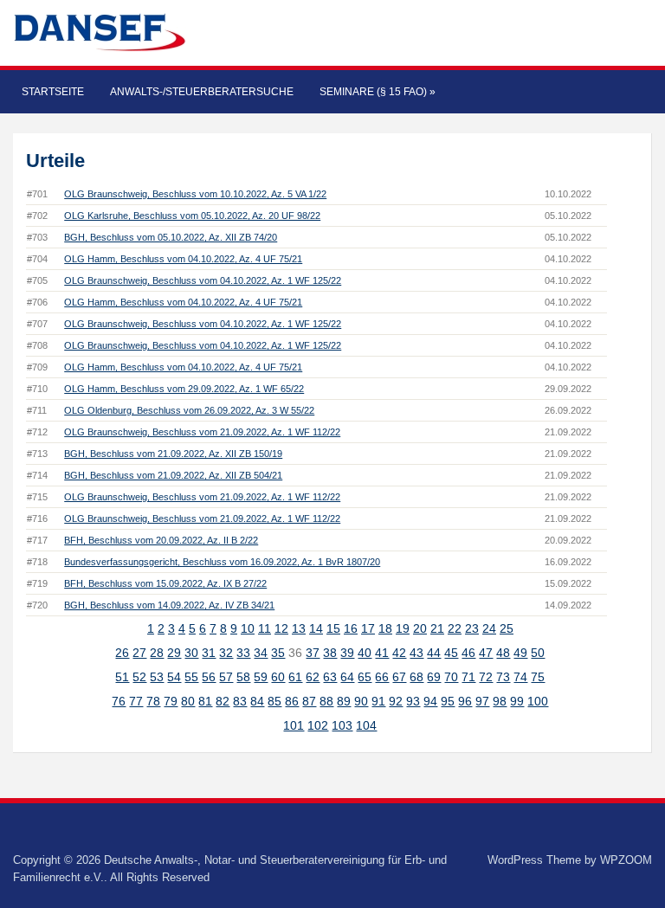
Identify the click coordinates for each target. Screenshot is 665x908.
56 (209, 677)
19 (403, 628)
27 (139, 653)
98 (500, 701)
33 (243, 653)
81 (205, 701)
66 (382, 677)
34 (261, 653)
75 (538, 677)
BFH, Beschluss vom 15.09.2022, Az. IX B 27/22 (165, 583)
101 (293, 725)
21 (437, 628)
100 (537, 701)
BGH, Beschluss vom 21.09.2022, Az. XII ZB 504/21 (173, 475)
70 (451, 677)
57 (226, 677)
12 (281, 628)
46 (468, 653)
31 (209, 653)
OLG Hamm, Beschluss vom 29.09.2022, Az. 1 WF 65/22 (184, 388)
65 (364, 677)
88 (326, 701)
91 (378, 701)
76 (119, 701)
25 (506, 628)
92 (396, 701)
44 (434, 653)
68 (416, 677)
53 (157, 677)
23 (472, 628)
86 (292, 701)
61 (295, 677)
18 (385, 628)
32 (226, 653)
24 (489, 628)
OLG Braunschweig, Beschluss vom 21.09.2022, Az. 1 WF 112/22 (202, 432)
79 (171, 701)
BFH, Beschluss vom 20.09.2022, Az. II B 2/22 (161, 540)
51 (122, 677)
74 (520, 677)
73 (503, 677)
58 (243, 677)
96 (465, 701)
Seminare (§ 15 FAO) (378, 92)
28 (157, 653)
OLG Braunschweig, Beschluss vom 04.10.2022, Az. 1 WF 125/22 (202, 280)
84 (257, 701)
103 (342, 725)
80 (188, 701)
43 (416, 653)
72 (486, 677)
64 (347, 677)
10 (248, 628)
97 (482, 701)
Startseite (53, 92)
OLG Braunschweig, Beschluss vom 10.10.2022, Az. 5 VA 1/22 (195, 194)
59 (261, 677)
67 (399, 677)
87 (309, 701)
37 (313, 653)
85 (274, 701)
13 (299, 628)
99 (517, 701)
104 (366, 725)
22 (455, 628)
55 (191, 677)
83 (240, 701)
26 (122, 653)
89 (344, 701)
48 (503, 653)
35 (278, 653)
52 (139, 677)
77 (136, 701)
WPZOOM (626, 859)
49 (520, 653)
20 (420, 628)
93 (413, 701)
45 (451, 653)
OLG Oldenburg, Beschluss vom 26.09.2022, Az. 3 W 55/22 (189, 410)
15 (333, 628)
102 (317, 725)
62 (313, 677)
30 (191, 653)
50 (538, 653)
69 (434, 677)
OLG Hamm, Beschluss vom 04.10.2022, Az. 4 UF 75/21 (183, 259)
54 (174, 677)
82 (222, 701)
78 (153, 701)
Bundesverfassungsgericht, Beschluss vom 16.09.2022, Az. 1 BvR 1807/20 (222, 562)
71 (468, 677)
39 (347, 653)
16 (351, 628)
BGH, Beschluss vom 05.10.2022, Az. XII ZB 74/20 (170, 237)
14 (316, 628)
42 (399, 653)
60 (278, 677)
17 (368, 628)
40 (364, 653)
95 (448, 701)
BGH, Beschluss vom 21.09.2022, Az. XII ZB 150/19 (173, 453)
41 (382, 653)
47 (486, 653)
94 (430, 701)
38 (330, 653)
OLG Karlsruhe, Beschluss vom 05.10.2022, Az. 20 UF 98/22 (192, 215)
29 (174, 653)
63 (330, 677)
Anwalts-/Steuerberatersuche (202, 92)
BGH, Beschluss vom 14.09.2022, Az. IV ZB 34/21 (169, 605)
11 (264, 628)
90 (361, 701)
